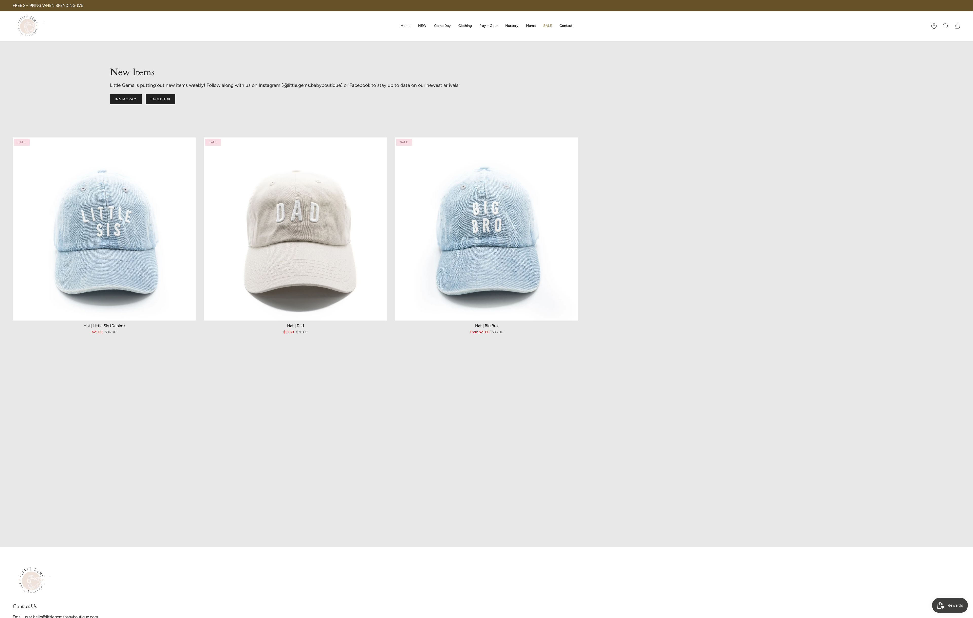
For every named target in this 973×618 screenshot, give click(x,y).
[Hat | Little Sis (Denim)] (104, 228)
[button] (465, 26)
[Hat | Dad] (295, 228)
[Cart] (957, 26)
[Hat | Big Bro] (486, 228)
